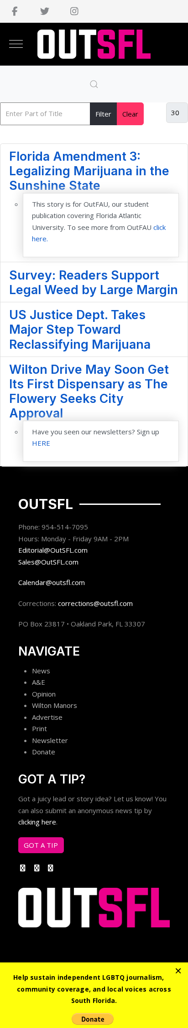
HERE (41, 443)
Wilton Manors (54, 705)
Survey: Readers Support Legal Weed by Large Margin (93, 282)
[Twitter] (44, 11)
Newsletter (50, 740)
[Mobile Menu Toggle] (16, 44)
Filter (103, 113)
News (41, 670)
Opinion (44, 693)
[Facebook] (15, 11)
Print (39, 728)
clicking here (37, 821)
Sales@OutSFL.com (48, 561)
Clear (130, 113)
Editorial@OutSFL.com (53, 550)
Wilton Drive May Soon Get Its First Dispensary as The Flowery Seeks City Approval (89, 391)
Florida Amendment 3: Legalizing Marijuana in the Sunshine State (89, 171)
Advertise (47, 717)
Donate (43, 751)
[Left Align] (178, 970)
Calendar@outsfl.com (51, 582)
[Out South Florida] (94, 44)
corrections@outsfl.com (95, 603)
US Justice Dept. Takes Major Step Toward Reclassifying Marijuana (80, 329)
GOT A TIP (41, 845)
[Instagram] (74, 11)
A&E (38, 682)
